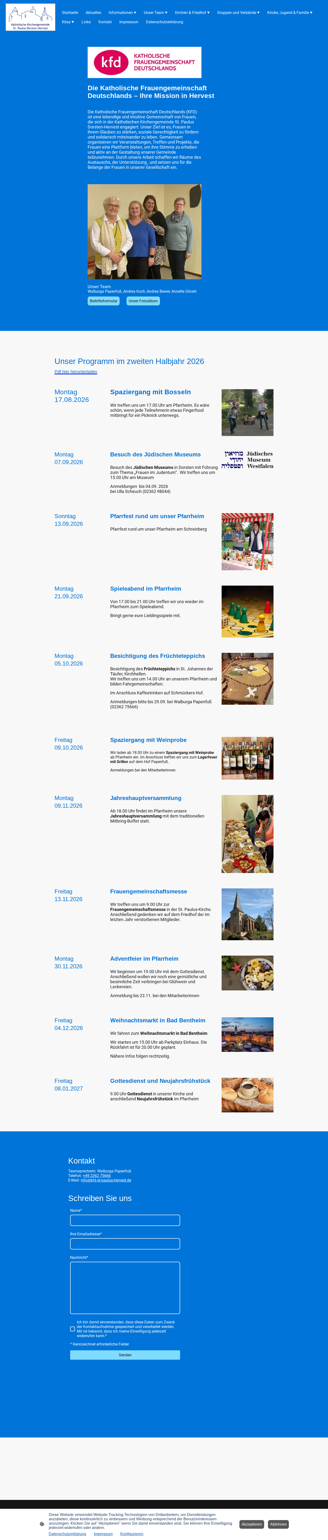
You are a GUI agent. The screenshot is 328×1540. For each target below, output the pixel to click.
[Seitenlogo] (30, 17)
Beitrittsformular (103, 301)
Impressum (103, 1534)
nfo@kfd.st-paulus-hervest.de (106, 1180)
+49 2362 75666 (97, 1175)
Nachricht (79, 1257)
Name (76, 1210)
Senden (125, 1355)
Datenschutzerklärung (67, 1534)
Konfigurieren (131, 1534)
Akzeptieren (252, 1524)
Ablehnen (278, 1524)
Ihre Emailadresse (86, 1234)
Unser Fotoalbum (143, 301)
